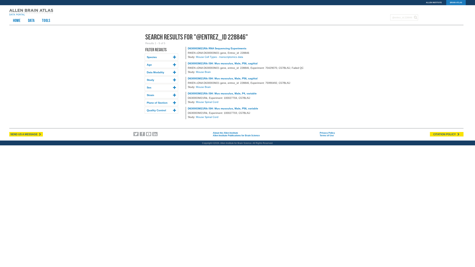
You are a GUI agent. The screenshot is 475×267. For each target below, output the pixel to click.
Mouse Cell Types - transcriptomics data (219, 56)
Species (152, 57)
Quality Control (156, 110)
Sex (149, 87)
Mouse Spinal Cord (207, 101)
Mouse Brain (203, 71)
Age (149, 64)
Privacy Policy (327, 133)
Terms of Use (327, 135)
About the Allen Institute (225, 133)
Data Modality (155, 72)
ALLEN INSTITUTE (434, 3)
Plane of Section (157, 102)
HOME (17, 20)
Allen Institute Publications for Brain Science (236, 135)
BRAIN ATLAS (456, 3)
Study (150, 79)
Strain (150, 95)
